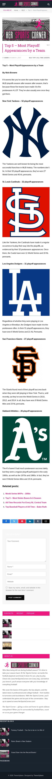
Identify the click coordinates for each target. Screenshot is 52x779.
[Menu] (4, 4)
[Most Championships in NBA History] (7, 645)
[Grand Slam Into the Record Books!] (4, 754)
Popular (30, 613)
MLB (30, 57)
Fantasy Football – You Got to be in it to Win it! (27, 730)
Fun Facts (8, 613)
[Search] (48, 4)
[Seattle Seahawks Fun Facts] (7, 623)
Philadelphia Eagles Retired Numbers (27, 633)
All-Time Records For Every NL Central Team (25, 503)
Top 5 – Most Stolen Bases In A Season (23, 498)
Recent (20, 613)
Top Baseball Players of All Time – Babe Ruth (26, 507)
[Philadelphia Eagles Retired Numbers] (7, 634)
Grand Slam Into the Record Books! (23, 752)
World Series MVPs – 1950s (17, 494)
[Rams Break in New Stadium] (4, 743)
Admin (6, 57)
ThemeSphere (38, 775)
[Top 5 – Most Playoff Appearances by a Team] (26, 29)
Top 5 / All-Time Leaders (41, 57)
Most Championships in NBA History (26, 644)
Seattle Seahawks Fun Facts (24, 622)
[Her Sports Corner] (26, 4)
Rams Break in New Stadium (21, 741)
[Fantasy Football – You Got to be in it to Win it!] (4, 732)
